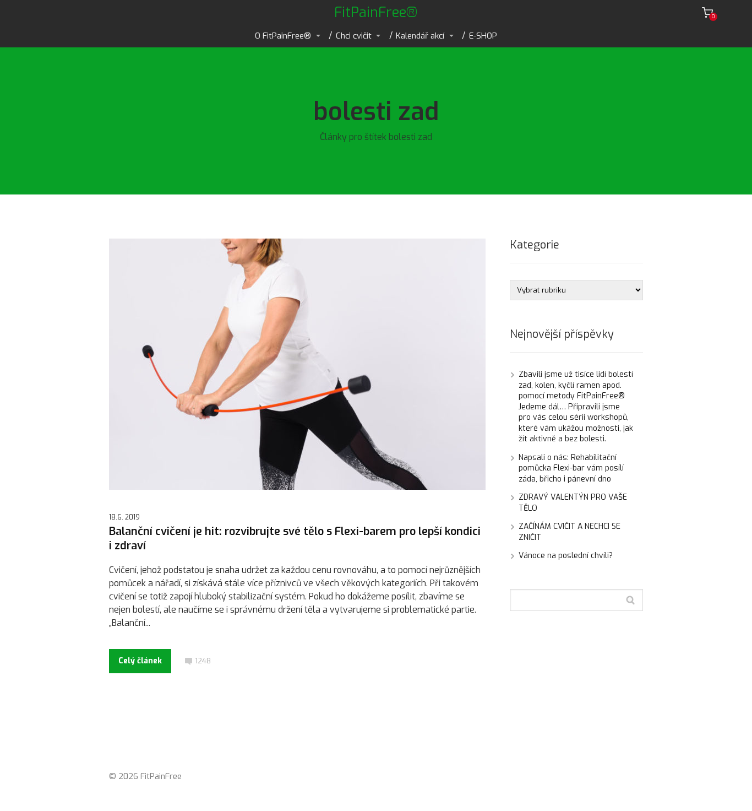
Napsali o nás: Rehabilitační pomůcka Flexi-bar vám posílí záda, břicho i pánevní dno (571, 468)
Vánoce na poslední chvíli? (566, 555)
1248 (203, 661)
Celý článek (140, 661)
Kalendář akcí (420, 35)
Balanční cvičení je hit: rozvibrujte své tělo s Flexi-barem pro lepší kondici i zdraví (295, 538)
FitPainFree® (376, 12)
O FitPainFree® (283, 35)
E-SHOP (483, 35)
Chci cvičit (354, 35)
